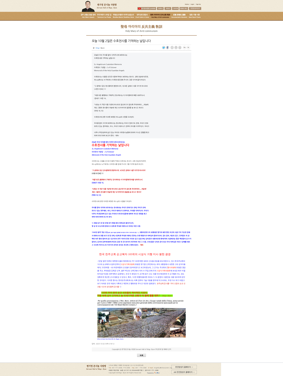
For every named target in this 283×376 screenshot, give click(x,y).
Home (187, 4)
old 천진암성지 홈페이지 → (184, 372)
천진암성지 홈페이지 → (184, 367)
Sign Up (198, 4)
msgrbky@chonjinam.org (163, 367)
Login (192, 4)
